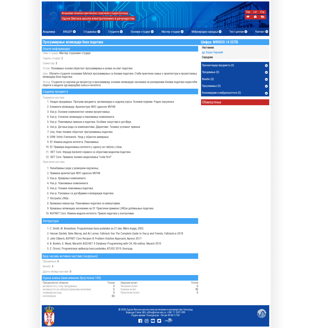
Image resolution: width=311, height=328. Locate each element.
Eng (262, 11)
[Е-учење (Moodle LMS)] (262, 17)
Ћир (248, 11)
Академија (49, 31)
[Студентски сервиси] (248, 17)
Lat (255, 11)
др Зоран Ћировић (212, 52)
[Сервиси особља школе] (255, 17)
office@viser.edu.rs (156, 312)
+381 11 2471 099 (176, 312)
